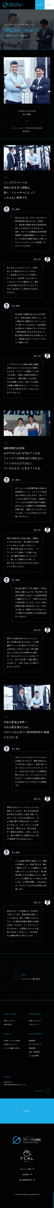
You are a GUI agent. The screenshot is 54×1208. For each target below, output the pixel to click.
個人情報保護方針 (25, 1180)
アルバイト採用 (25, 1169)
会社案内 (25, 1174)
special (12, 24)
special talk (23, 24)
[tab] (49, 4)
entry (27, 1111)
